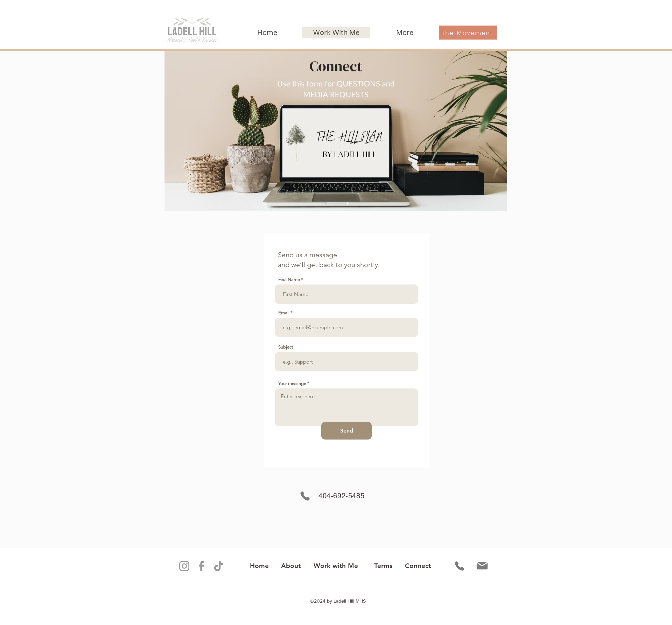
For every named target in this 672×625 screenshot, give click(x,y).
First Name (289, 279)
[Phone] (305, 496)
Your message (292, 383)
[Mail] (482, 565)
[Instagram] (184, 566)
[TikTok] (218, 566)
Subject (285, 347)
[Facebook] (201, 566)
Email (283, 312)
